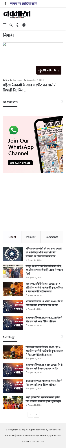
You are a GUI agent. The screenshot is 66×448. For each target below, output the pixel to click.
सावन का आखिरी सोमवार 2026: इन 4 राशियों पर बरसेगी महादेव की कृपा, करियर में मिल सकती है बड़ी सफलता (44, 288)
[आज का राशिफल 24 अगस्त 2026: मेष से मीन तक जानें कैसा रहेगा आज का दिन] (13, 306)
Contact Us (9, 436)
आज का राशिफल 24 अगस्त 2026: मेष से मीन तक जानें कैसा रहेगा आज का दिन (44, 303)
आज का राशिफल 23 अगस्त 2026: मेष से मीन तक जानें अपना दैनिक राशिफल (44, 320)
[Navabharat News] (17, 14)
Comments (52, 237)
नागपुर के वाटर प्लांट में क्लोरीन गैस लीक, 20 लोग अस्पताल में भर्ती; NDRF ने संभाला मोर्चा (44, 270)
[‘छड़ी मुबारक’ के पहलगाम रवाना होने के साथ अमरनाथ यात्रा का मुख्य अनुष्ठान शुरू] (13, 402)
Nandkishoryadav (14, 80)
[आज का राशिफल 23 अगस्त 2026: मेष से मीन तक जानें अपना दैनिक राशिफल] (13, 323)
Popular (30, 237)
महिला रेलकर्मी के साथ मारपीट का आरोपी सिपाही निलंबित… (29, 87)
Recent (12, 237)
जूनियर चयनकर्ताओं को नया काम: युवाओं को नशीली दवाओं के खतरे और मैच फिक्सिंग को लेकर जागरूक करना (44, 252)
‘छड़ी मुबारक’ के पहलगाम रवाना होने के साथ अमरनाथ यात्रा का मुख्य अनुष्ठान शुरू (43, 399)
